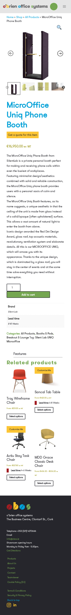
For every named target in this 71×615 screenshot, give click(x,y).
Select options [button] (16, 416)
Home (10, 17)
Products (11, 558)
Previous (7, 87)
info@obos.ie (13, 538)
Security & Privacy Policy (19, 595)
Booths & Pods (44, 333)
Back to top (13, 600)
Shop (19, 17)
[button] (64, 6)
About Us (11, 563)
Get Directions (13, 550)
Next (63, 87)
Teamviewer (13, 577)
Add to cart (28, 295)
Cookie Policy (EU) (16, 582)
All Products (32, 17)
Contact (11, 572)
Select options (44, 483)
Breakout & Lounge (18, 337)
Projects (11, 568)
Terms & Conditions (16, 590)
